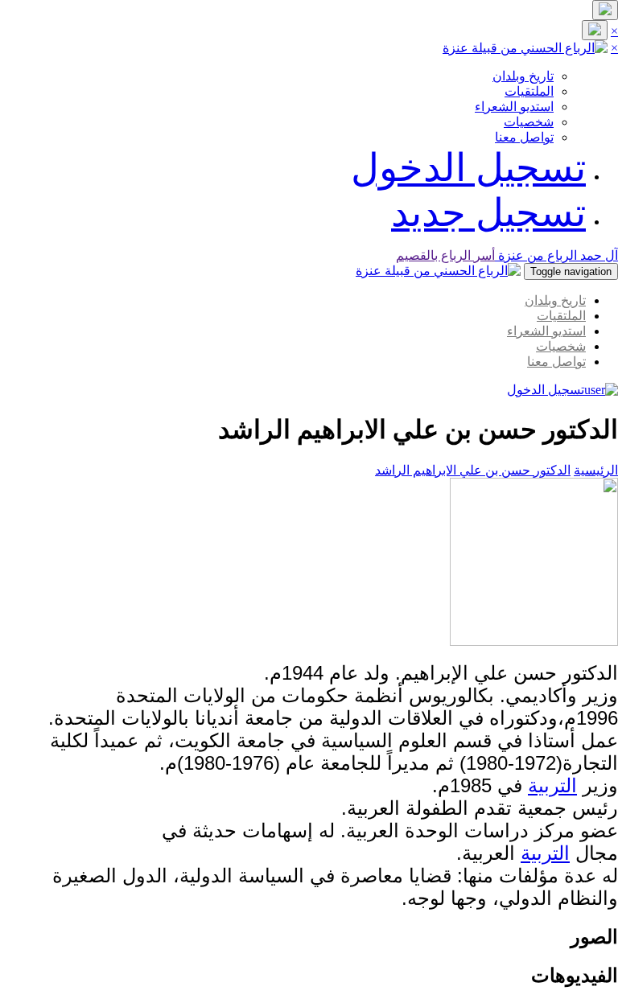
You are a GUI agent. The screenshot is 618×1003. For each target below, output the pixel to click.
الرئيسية (596, 470)
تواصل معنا (524, 137)
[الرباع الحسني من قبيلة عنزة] (525, 48)
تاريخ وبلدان (523, 76)
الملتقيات (529, 91)
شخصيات (529, 122)
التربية (552, 785)
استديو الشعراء (514, 106)
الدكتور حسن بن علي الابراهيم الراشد (473, 470)
